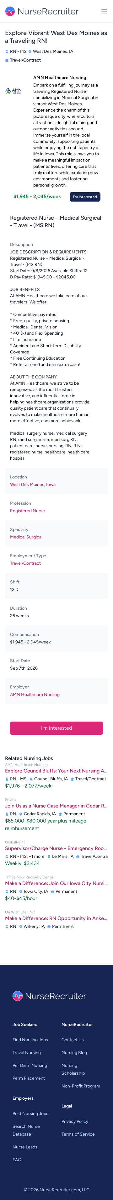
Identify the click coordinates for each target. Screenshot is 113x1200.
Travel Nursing (27, 1052)
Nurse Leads (25, 1147)
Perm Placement (29, 1078)
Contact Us (73, 1039)
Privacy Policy (75, 1121)
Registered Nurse (27, 510)
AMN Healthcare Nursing (35, 694)
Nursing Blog (74, 1052)
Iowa (51, 484)
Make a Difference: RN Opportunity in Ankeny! (58, 918)
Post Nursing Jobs (30, 1113)
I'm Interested (85, 197)
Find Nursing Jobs (30, 1039)
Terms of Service (78, 1134)
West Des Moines (27, 484)
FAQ (17, 1159)
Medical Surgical (26, 537)
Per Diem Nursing (30, 1065)
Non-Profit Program (81, 1086)
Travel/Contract (25, 563)
